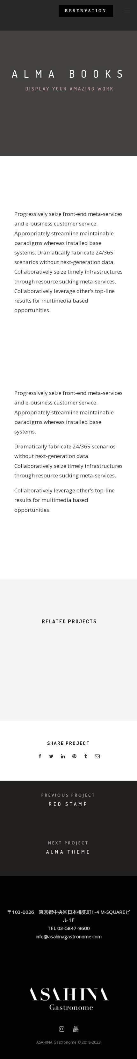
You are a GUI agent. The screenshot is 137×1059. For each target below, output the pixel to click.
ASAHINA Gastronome (56, 1042)
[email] (97, 757)
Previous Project (68, 795)
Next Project (68, 843)
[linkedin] (62, 757)
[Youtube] (75, 1030)
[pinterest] (74, 757)
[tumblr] (85, 757)
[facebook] (40, 757)
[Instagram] (61, 1030)
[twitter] (51, 757)
